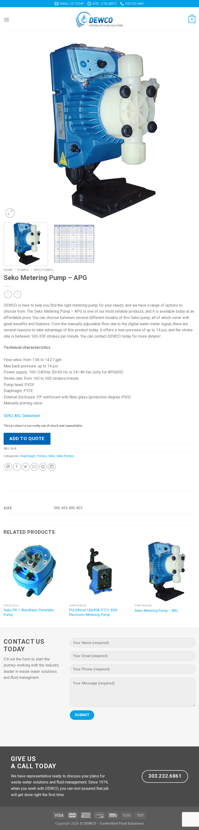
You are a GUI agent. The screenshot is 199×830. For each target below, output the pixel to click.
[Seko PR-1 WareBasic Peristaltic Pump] (34, 571)
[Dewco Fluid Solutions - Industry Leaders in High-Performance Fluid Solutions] (99, 19)
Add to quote (27, 438)
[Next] (185, 130)
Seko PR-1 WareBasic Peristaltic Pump (29, 612)
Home (8, 270)
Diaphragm (28, 456)
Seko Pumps (43, 270)
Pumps (23, 270)
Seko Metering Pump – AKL (156, 611)
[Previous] (13, 130)
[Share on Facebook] (17, 467)
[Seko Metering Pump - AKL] (165, 571)
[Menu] (6, 19)
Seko (51, 456)
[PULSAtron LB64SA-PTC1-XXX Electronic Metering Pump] (99, 571)
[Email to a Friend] (34, 467)
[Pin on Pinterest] (43, 467)
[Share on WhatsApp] (8, 467)
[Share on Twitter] (26, 467)
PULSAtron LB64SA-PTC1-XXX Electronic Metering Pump (93, 612)
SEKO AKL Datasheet (22, 415)
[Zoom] (10, 213)
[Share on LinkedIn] (52, 467)
